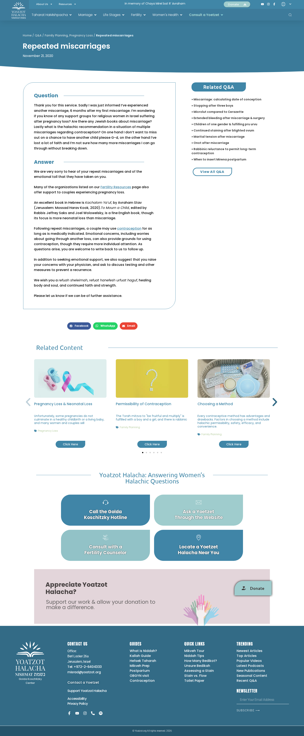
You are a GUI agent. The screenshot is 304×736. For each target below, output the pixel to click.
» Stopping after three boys (212, 106)
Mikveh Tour (194, 650)
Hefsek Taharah (143, 660)
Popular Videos (249, 660)
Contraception (142, 680)
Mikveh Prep (140, 665)
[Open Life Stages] (123, 14)
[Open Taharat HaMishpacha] (70, 14)
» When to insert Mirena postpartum (218, 159)
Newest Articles (249, 650)
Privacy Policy (77, 703)
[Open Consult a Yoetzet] (222, 14)
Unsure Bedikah (197, 665)
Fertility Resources (116, 187)
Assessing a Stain (199, 670)
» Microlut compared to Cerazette (217, 112)
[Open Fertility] (144, 14)
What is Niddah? (143, 650)
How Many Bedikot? (200, 660)
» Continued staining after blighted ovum (222, 130)
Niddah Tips (194, 655)
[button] (79, 326)
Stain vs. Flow (195, 675)
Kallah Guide (140, 655)
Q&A (38, 35)
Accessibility (76, 698)
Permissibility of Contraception (143, 403)
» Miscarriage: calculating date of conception (226, 99)
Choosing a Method (215, 403)
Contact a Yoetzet (83, 682)
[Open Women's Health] (181, 14)
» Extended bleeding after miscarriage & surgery (228, 118)
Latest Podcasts (250, 665)
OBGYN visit (139, 675)
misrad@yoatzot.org (84, 672)
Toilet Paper (194, 680)
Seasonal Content (252, 675)
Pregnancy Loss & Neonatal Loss (63, 403)
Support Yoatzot (80, 690)
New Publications (251, 670)
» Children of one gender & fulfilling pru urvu (224, 124)
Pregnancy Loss (81, 35)
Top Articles (247, 655)
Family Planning (56, 35)
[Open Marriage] (95, 14)
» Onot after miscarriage (210, 143)
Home (27, 35)
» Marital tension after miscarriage (218, 137)
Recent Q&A (247, 680)
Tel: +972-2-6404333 (84, 666)
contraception (129, 228)
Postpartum (140, 670)
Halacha (99, 690)
